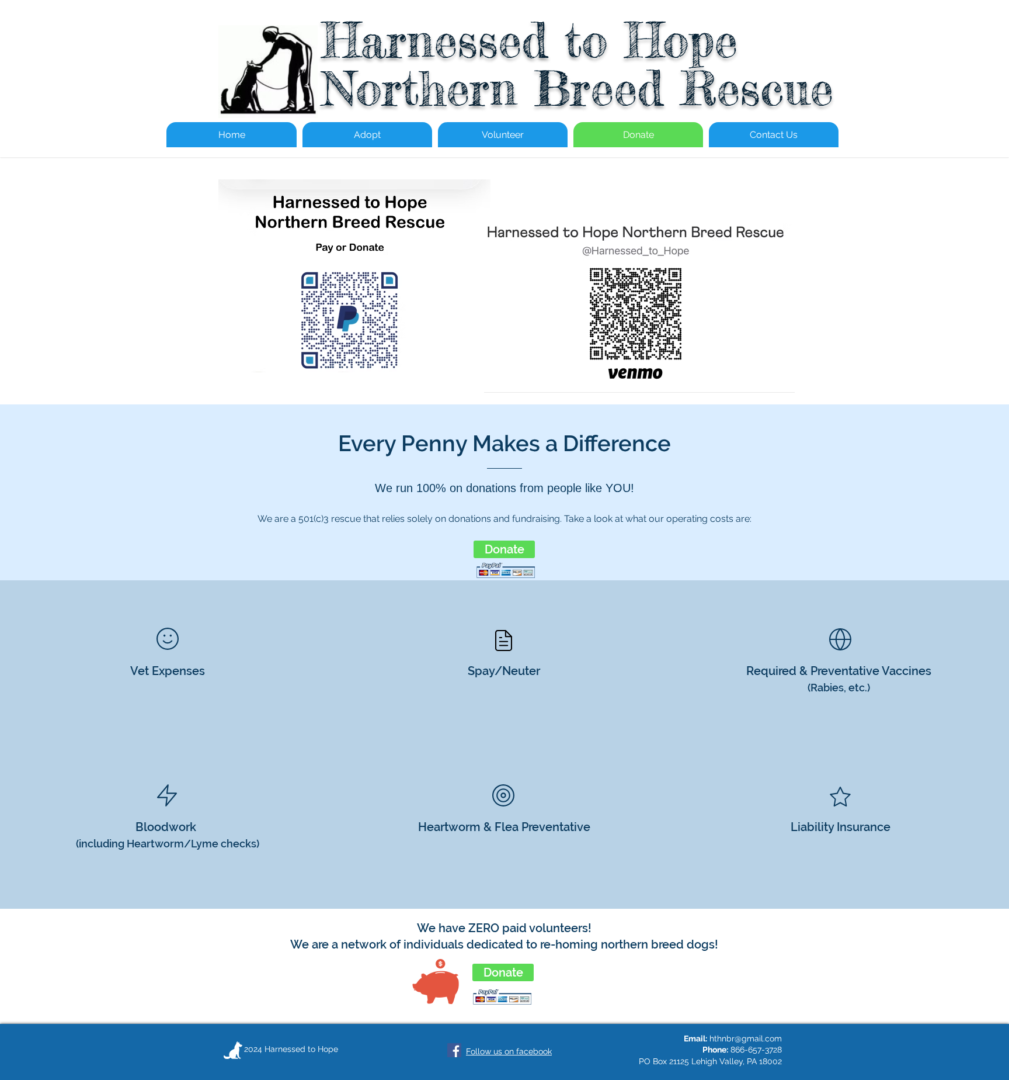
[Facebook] (454, 1050)
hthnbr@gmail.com (745, 1038)
